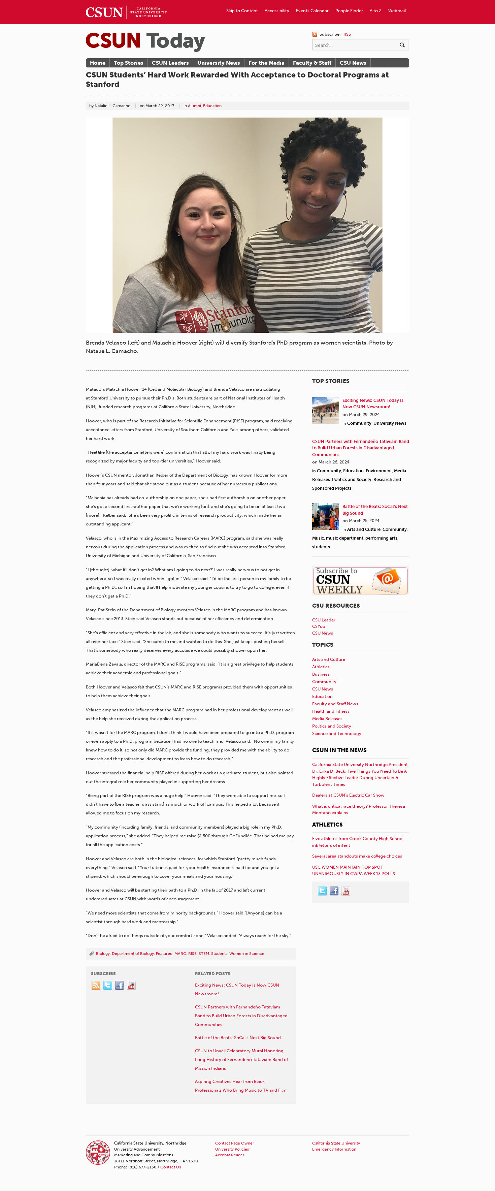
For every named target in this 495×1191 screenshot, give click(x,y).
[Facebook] (119, 985)
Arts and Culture (364, 529)
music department (344, 538)
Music (318, 538)
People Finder (349, 10)
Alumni (194, 105)
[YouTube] (131, 985)
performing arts (381, 538)
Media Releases (327, 718)
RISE (192, 953)
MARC (180, 953)
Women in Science (246, 953)
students (321, 546)
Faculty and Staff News (335, 703)
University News (218, 63)
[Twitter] (108, 985)
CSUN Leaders (170, 63)
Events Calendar (312, 10)
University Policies (232, 1149)
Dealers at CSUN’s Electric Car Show (348, 795)
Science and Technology (336, 733)
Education (212, 105)
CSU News (353, 63)
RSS (347, 34)
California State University (336, 1143)
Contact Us (170, 1167)
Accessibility (277, 10)
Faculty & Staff (312, 63)
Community (359, 423)
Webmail (397, 10)
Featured (164, 953)
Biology (103, 953)
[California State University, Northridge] (145, 42)
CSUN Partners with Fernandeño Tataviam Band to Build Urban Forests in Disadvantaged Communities (360, 448)
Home (97, 63)
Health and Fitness (331, 711)
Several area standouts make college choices (357, 856)
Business (321, 674)
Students (219, 953)
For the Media (267, 63)
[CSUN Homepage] (126, 2)
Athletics (321, 666)
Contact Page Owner (234, 1143)
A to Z (376, 10)
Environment (379, 470)
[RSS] (96, 985)
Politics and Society (351, 479)
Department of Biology (133, 953)
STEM (204, 953)
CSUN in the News (339, 750)
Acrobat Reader (229, 1155)
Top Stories (128, 63)
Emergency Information (334, 1149)
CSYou (318, 626)
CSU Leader (323, 619)
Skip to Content (242, 10)
